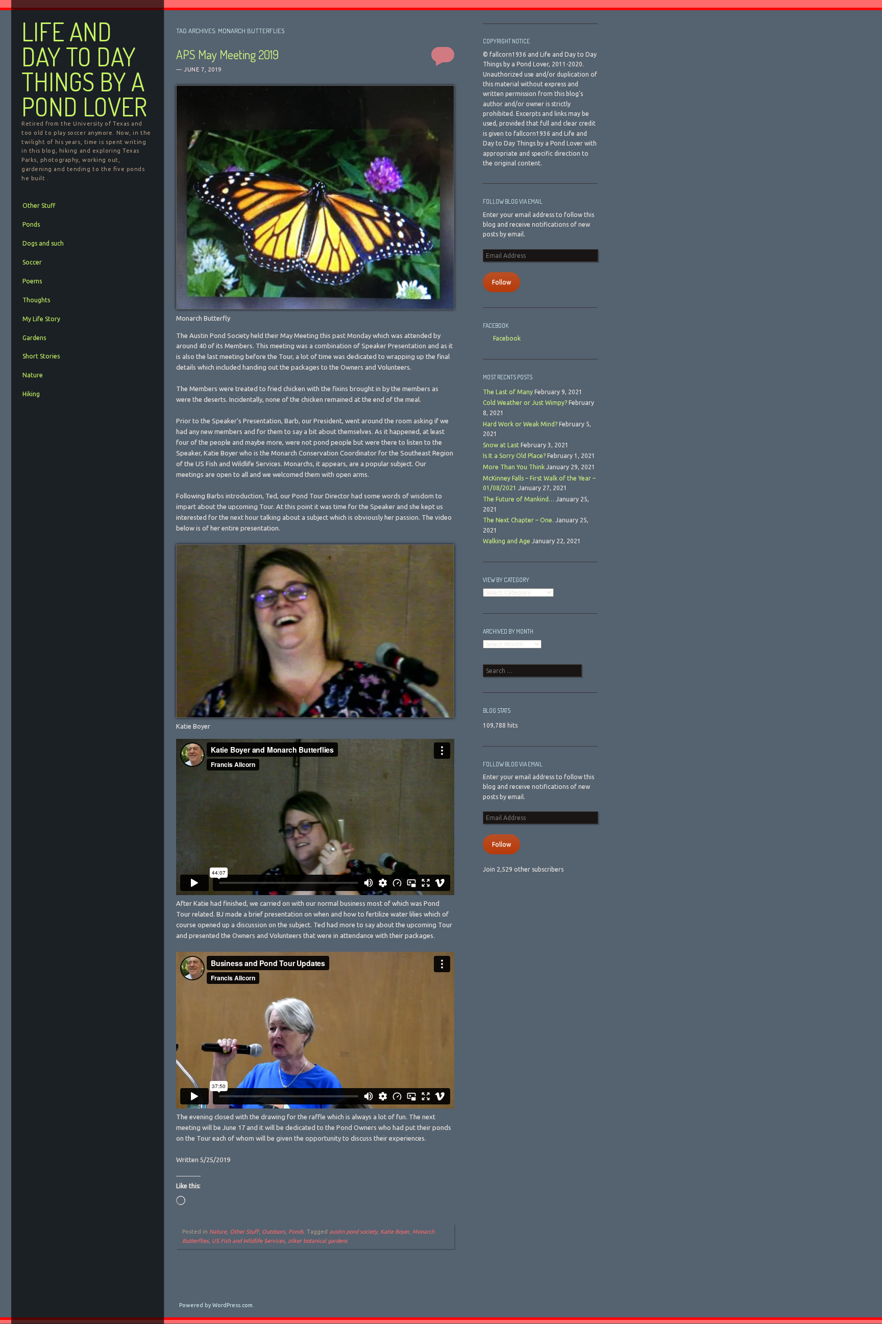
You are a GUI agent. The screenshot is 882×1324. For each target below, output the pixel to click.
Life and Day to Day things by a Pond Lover (84, 69)
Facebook (495, 325)
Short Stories (41, 356)
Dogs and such (43, 243)
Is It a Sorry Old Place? (514, 455)
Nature (32, 375)
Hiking (31, 394)
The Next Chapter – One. (518, 520)
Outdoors (273, 1232)
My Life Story (41, 319)
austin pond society (353, 1232)
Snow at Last (501, 445)
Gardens (34, 337)
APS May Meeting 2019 (227, 54)
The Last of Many (508, 392)
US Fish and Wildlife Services (248, 1241)
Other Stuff (38, 205)
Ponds (31, 224)
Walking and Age (506, 541)
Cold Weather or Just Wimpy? (525, 402)
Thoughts (36, 300)
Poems (32, 281)
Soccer (32, 262)
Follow (501, 282)
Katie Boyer (394, 1232)
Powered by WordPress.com (216, 1305)
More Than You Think (514, 467)
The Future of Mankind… (518, 499)
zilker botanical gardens (318, 1241)
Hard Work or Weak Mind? (520, 424)
